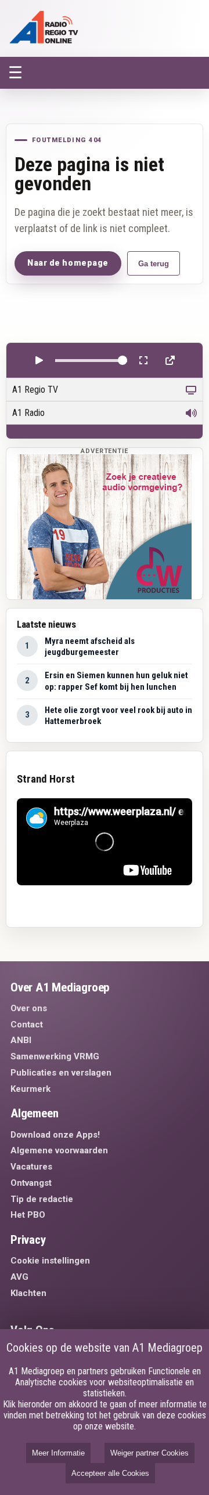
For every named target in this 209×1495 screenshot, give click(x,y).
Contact (26, 1024)
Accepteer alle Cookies (110, 1473)
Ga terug (153, 263)
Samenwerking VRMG (54, 1056)
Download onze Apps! (55, 1135)
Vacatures (31, 1166)
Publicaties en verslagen (60, 1072)
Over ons (28, 1008)
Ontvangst (31, 1183)
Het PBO (27, 1215)
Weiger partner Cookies (149, 1453)
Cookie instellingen (50, 1260)
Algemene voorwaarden (59, 1150)
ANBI (20, 1040)
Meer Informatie (58, 1453)
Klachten (28, 1293)
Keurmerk (30, 1089)
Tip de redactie (41, 1199)
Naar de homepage (68, 262)
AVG (19, 1277)
